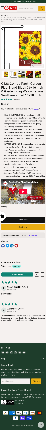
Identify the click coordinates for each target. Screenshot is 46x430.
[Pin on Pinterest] (16, 245)
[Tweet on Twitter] (7, 245)
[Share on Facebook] (3, 245)
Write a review (17, 274)
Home (3, 16)
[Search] (41, 8)
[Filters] (36, 274)
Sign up (36, 381)
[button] (6, 99)
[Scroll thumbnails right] (43, 74)
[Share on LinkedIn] (12, 245)
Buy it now (23, 227)
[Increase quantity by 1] (22, 212)
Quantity (4, 207)
